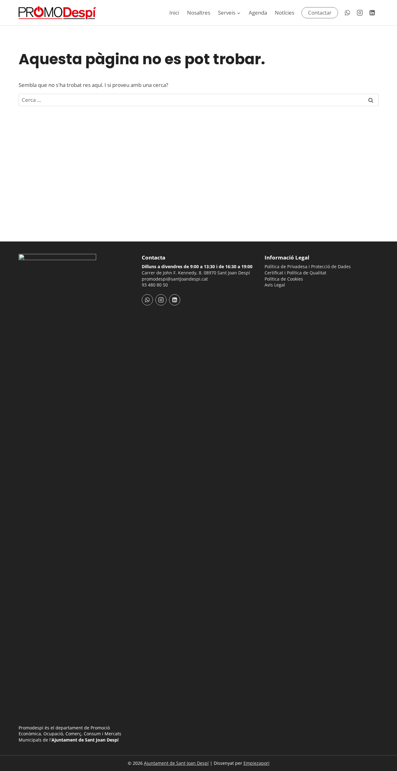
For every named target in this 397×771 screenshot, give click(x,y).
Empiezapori (256, 763)
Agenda (258, 12)
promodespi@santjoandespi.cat (175, 279)
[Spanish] (276, 297)
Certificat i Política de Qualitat (295, 273)
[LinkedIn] (372, 13)
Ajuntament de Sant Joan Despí (176, 763)
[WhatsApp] (347, 13)
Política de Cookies (284, 279)
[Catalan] (268, 297)
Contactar (320, 12)
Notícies (284, 12)
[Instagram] (360, 13)
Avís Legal (275, 285)
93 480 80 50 (155, 285)
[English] (284, 297)
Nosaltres (198, 12)
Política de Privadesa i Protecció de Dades (308, 266)
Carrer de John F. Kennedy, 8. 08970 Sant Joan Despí (196, 273)
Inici (174, 12)
